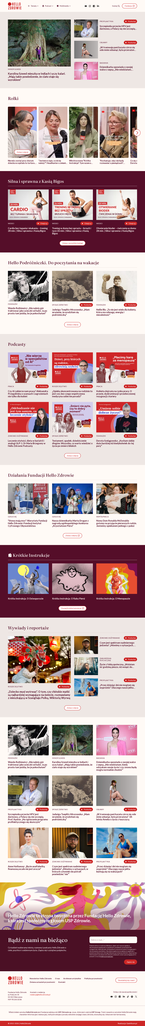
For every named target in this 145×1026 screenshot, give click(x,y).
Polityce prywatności (107, 956)
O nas (57, 978)
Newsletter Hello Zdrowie (41, 978)
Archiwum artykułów (72, 978)
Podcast (48, 6)
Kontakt (61, 982)
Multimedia (64, 6)
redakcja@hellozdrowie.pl (40, 994)
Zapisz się (130, 962)
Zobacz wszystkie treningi (72, 243)
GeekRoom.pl (131, 1023)
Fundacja (128, 6)
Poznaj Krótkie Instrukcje (71, 608)
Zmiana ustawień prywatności (42, 982)
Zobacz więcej (22, 152)
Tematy (34, 6)
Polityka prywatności (93, 978)
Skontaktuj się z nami (126, 980)
